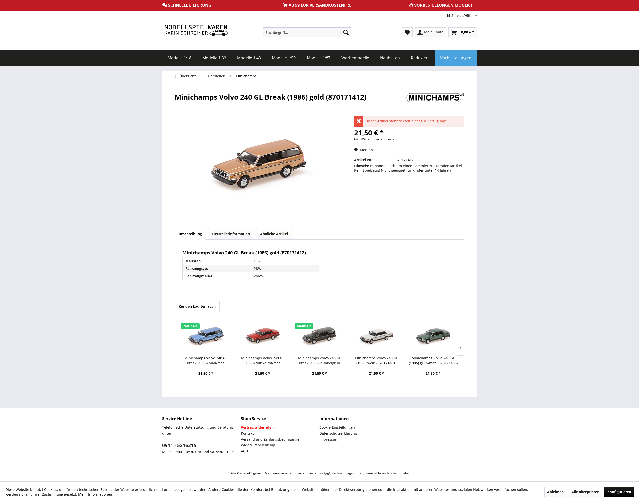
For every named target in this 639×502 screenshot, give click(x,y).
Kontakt (247, 433)
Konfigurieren (619, 491)
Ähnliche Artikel (274, 233)
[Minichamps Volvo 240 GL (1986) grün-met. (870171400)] (433, 335)
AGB (244, 451)
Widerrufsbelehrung (258, 445)
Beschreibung (190, 233)
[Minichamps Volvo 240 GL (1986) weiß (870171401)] (376, 335)
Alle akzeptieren (585, 491)
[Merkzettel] (407, 32)
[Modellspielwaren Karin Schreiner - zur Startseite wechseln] (196, 31)
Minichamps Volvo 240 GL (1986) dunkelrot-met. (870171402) (262, 361)
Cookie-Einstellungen (337, 427)
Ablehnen (555, 491)
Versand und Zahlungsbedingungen (271, 439)
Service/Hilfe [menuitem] (461, 15)
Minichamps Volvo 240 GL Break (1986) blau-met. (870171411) (205, 361)
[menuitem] (307, 32)
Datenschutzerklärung (338, 433)
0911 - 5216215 (179, 445)
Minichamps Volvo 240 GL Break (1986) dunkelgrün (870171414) (319, 361)
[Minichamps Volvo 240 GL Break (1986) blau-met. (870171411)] (206, 335)
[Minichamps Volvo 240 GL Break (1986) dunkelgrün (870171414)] (319, 335)
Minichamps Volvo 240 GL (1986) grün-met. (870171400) (433, 360)
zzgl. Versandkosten (382, 139)
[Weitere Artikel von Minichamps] (435, 102)
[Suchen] (346, 32)
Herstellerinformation (231, 233)
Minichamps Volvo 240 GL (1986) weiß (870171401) (376, 360)
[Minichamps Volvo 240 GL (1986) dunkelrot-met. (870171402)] (263, 335)
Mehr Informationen (95, 494)
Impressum (329, 439)
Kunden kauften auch (197, 306)
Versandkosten (307, 473)
